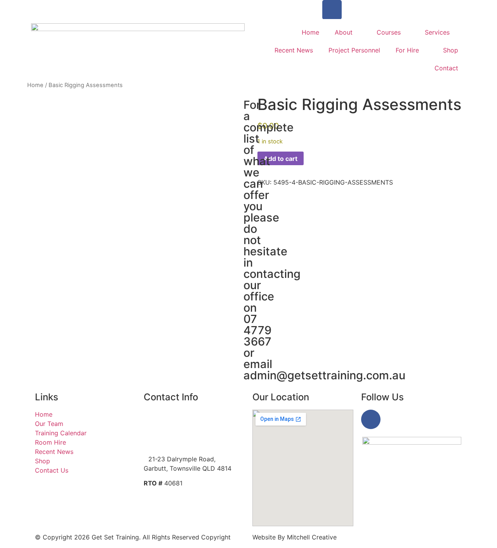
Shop (450, 50)
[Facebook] (332, 9)
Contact (446, 68)
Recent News (294, 50)
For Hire (407, 50)
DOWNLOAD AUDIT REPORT (180, 498)
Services (437, 32)
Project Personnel (354, 50)
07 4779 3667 (54, 5)
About (344, 32)
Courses (389, 32)
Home (310, 32)
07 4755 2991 (170, 429)
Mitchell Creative (312, 537)
